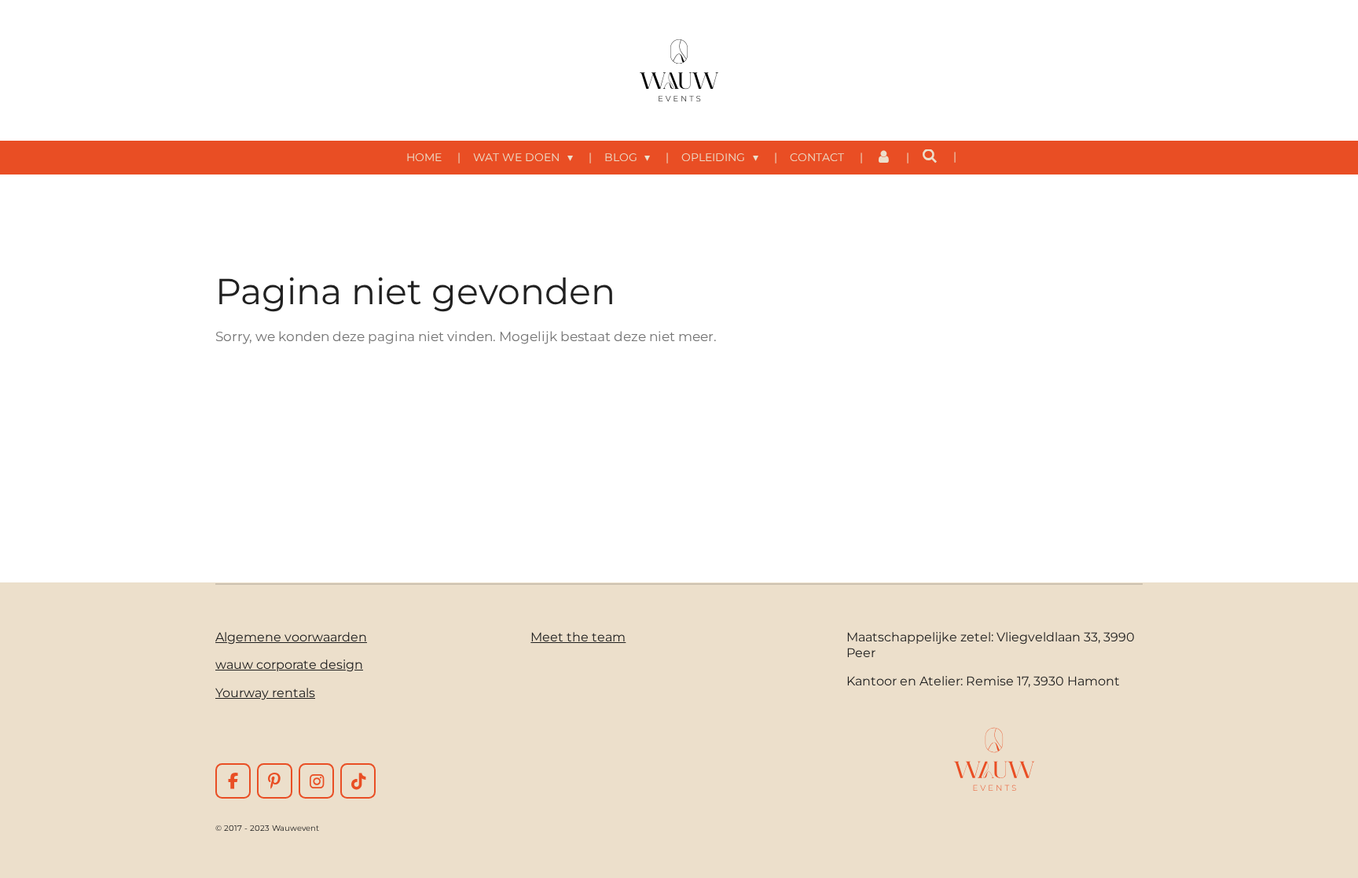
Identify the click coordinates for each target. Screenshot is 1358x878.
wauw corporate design (289, 664)
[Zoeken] (929, 156)
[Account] (883, 157)
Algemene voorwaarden (291, 637)
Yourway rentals (265, 692)
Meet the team (578, 637)
